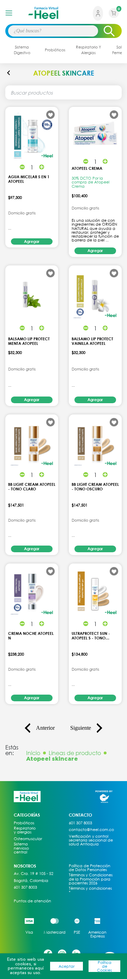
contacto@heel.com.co (91, 829)
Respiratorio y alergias (25, 830)
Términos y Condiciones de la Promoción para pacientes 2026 (91, 879)
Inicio (33, 752)
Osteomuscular (25, 839)
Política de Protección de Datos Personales (89, 868)
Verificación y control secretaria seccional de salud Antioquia (91, 840)
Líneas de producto (75, 753)
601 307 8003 (25, 887)
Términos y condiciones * (90, 890)
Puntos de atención (32, 901)
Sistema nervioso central (21, 848)
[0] (114, 17)
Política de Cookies (104, 966)
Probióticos (24, 823)
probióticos (55, 49)
